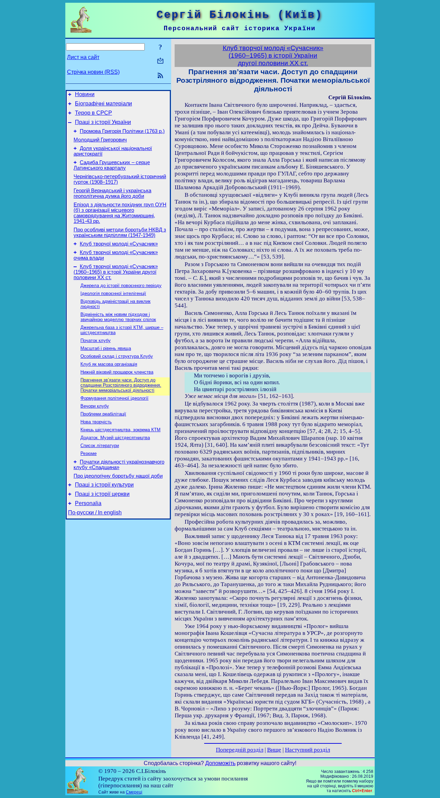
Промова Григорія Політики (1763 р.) (122, 131)
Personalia (88, 503)
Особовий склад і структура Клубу (116, 356)
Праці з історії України (103, 122)
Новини (85, 94)
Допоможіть (220, 763)
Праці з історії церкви (102, 494)
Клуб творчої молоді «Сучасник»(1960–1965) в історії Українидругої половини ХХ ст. (273, 55)
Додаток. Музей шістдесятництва (115, 437)
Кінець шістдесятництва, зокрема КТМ (120, 429)
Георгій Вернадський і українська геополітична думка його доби (112, 193)
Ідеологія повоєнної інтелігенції (113, 293)
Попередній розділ (239, 749)
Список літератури (99, 445)
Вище (274, 749)
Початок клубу (95, 340)
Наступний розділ (307, 749)
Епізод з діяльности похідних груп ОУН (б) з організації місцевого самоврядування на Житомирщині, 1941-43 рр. (120, 213)
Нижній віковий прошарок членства (116, 372)
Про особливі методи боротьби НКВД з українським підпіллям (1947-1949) (120, 232)
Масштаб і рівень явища (105, 348)
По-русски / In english (95, 512)
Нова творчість (96, 421)
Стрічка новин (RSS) (93, 72)
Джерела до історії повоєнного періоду (121, 285)
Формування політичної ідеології (114, 398)
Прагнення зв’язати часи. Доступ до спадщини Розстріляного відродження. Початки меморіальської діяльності (120, 385)
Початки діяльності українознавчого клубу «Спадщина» (119, 464)
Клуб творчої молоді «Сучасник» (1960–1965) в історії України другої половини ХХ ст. (116, 272)
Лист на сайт (83, 57)
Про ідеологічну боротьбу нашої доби (118, 476)
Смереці (134, 792)
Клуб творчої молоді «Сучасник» (119, 244)
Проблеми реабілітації (103, 414)
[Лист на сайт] (160, 61)
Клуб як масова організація (108, 364)
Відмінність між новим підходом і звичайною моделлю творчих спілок (118, 317)
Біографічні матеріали (103, 103)
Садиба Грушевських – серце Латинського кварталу (112, 165)
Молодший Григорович (100, 139)
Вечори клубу (94, 406)
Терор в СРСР (93, 113)
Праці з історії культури (104, 485)
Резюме (88, 453)
